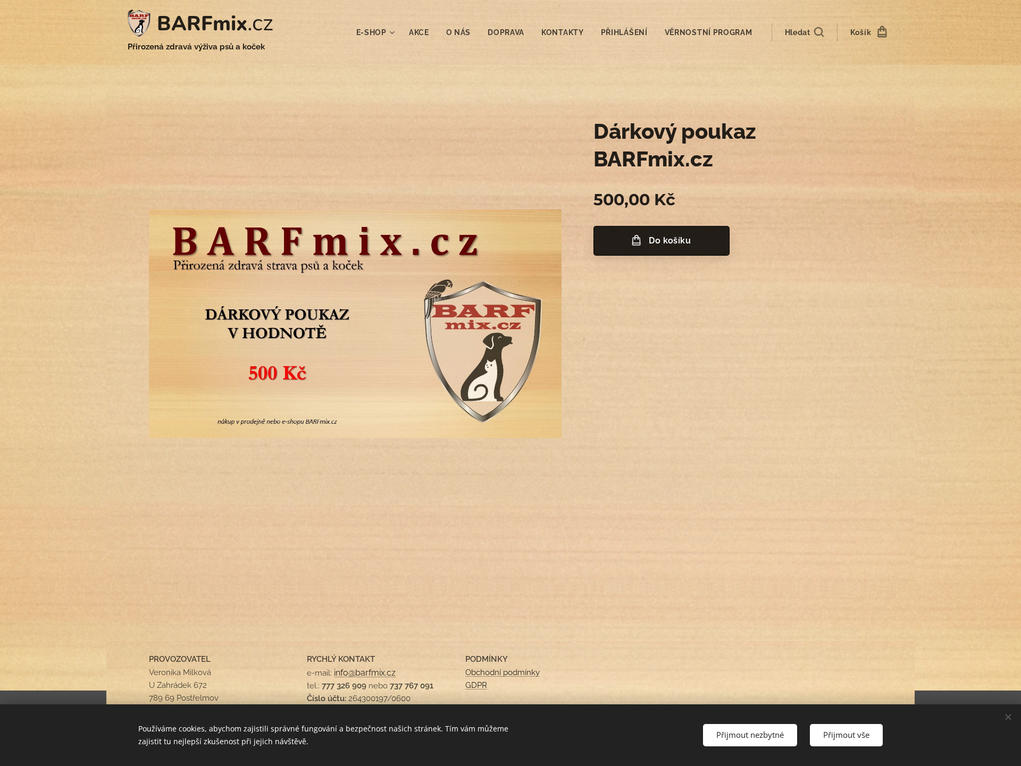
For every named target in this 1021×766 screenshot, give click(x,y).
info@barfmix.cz (365, 673)
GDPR (476, 685)
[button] (804, 32)
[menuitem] (377, 32)
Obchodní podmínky (502, 672)
